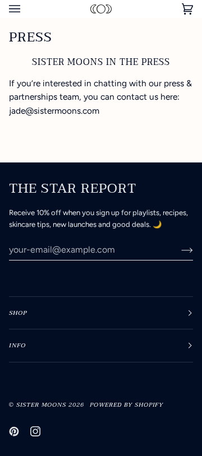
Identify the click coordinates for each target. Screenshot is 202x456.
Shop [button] (18, 313)
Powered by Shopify (126, 404)
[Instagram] (35, 431)
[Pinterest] (14, 431)
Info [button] (17, 345)
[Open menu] (26, 9)
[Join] (178, 250)
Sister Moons (41, 404)
